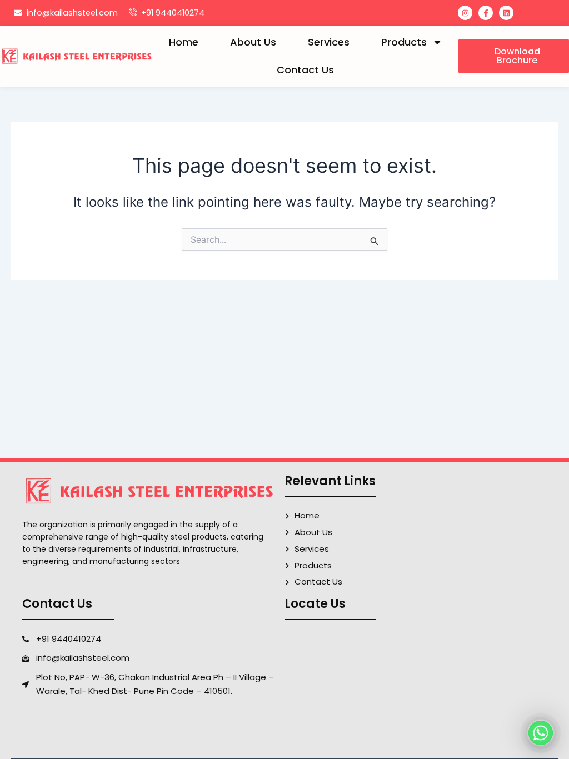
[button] (513, 56)
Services (329, 42)
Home (183, 42)
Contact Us (305, 70)
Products (404, 42)
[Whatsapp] (540, 733)
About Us (253, 42)
